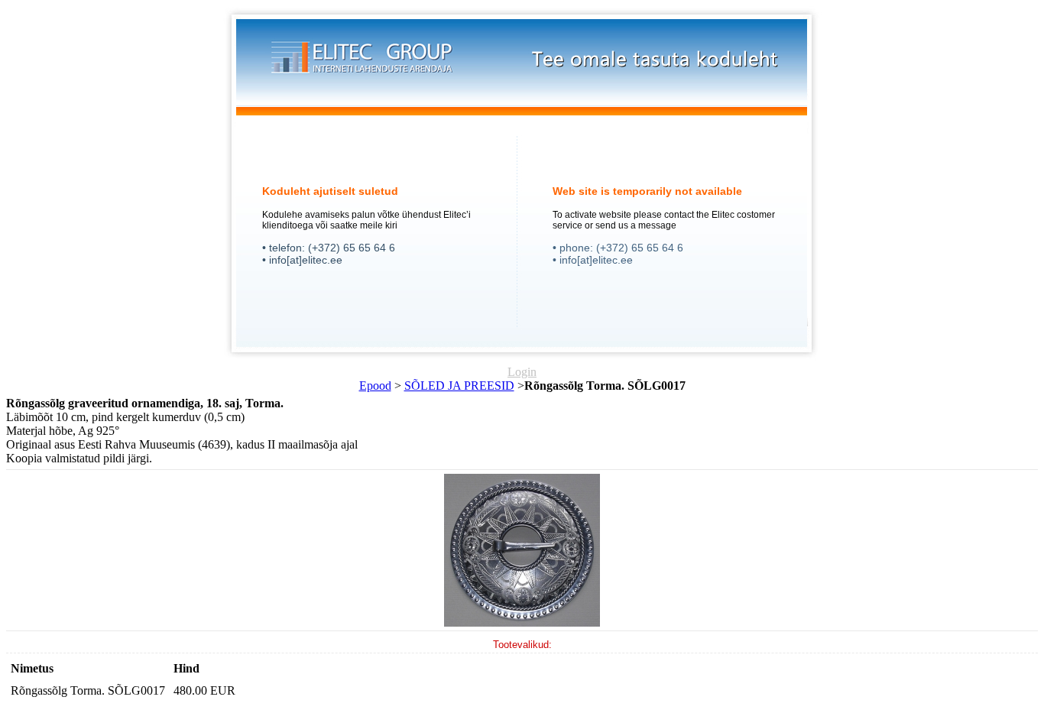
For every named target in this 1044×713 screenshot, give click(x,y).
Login (522, 371)
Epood (375, 385)
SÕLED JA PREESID (459, 385)
